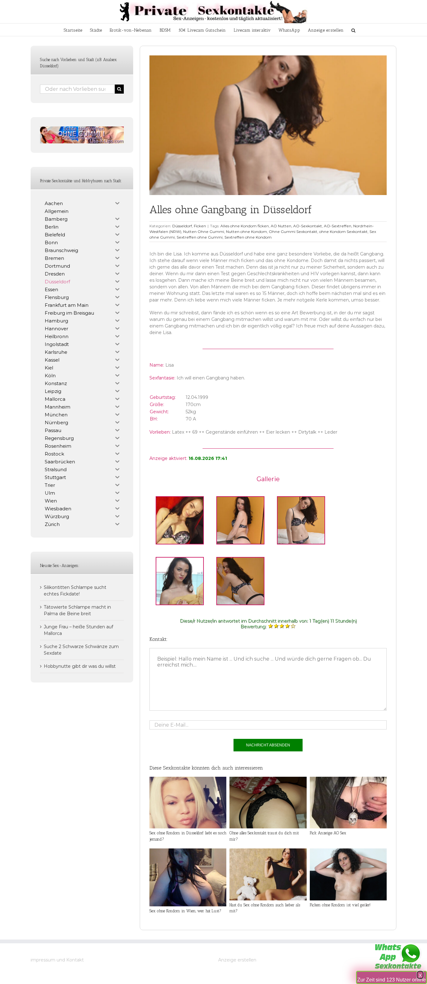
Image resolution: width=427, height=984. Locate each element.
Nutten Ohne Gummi (203, 231)
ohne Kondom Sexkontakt (343, 231)
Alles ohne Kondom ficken (244, 226)
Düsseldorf (182, 226)
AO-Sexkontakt (307, 226)
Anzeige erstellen (237, 960)
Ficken (200, 226)
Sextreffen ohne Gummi (200, 237)
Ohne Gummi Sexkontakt (293, 231)
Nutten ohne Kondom (246, 231)
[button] (353, 29)
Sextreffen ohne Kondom (248, 237)
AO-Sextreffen (337, 226)
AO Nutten (281, 226)
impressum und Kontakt (57, 960)
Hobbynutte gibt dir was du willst (80, 666)
